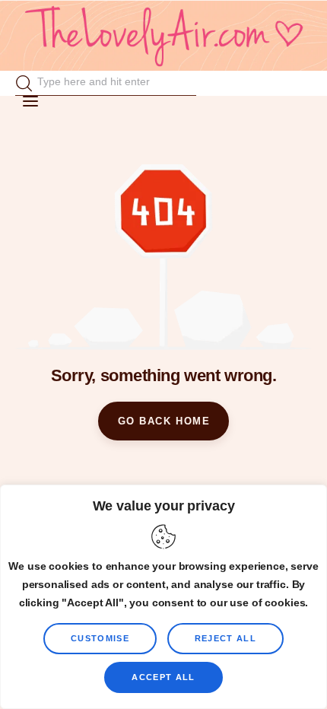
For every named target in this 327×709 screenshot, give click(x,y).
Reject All (225, 638)
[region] (163, 597)
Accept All (163, 677)
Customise (100, 638)
